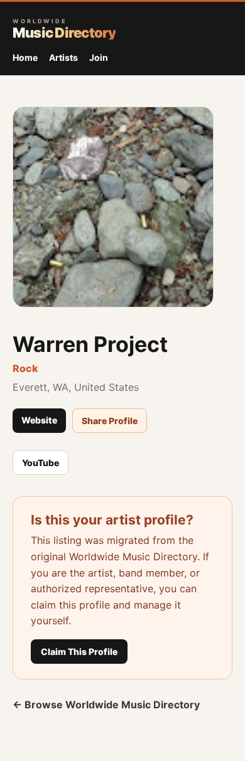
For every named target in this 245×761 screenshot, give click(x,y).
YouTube (40, 462)
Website (39, 420)
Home (25, 57)
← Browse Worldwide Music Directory (106, 704)
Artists (63, 57)
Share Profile (110, 420)
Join (98, 57)
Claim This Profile (79, 651)
